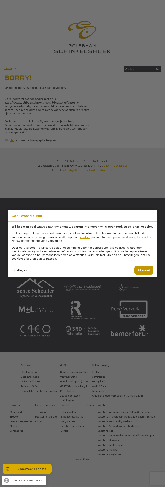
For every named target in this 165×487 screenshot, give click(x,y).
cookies (85, 237)
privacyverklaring (124, 237)
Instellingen (19, 270)
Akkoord (144, 270)
